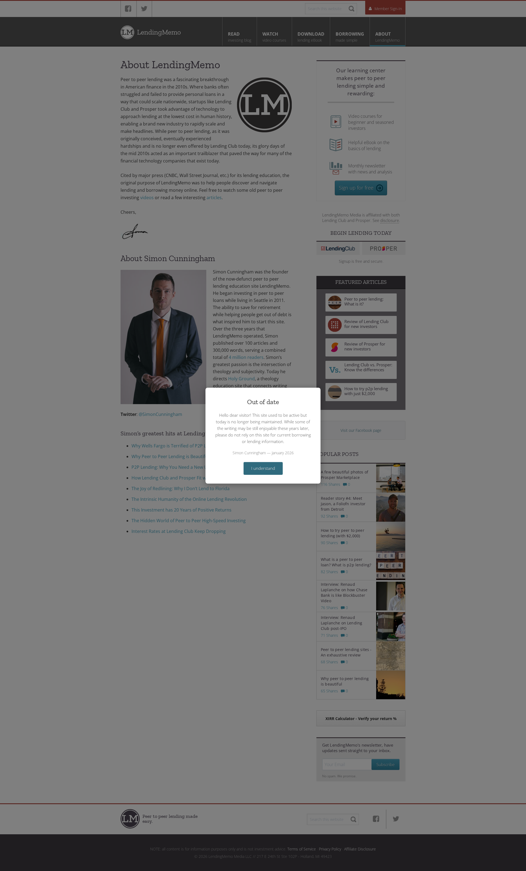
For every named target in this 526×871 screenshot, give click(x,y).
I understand (263, 468)
